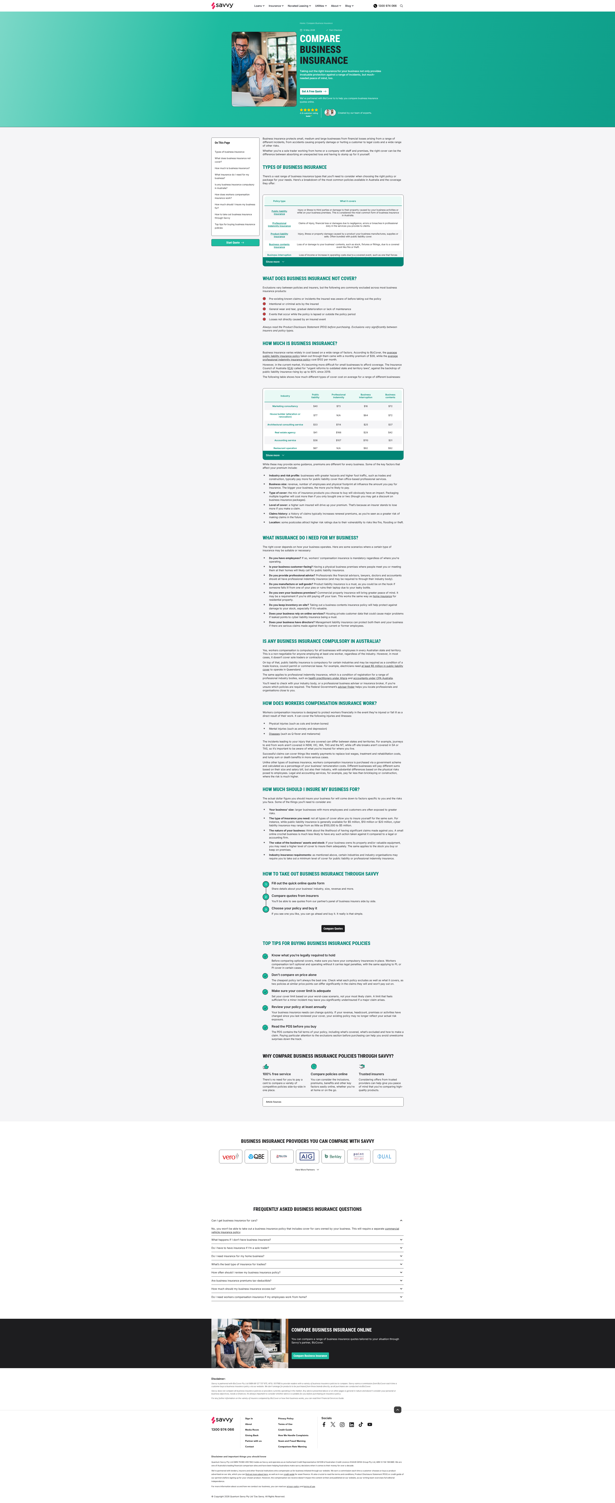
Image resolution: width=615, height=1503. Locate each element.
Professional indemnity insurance (279, 224)
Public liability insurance (279, 212)
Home (302, 23)
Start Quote (233, 242)
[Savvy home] (222, 6)
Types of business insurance (229, 151)
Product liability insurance (279, 235)
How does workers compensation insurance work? (232, 196)
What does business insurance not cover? (233, 160)
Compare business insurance (310, 1355)
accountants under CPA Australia (373, 678)
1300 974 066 (387, 5)
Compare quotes (333, 928)
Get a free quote (312, 91)
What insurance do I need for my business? (232, 176)
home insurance (382, 596)
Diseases (274, 733)
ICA (290, 368)
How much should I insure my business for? (235, 206)
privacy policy (293, 1486)
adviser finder (346, 686)
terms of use (309, 1486)
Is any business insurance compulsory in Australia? (234, 186)
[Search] (401, 6)
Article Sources (273, 1102)
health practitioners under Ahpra (327, 678)
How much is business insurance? (232, 168)
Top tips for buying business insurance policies (235, 226)
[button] (307, 1220)
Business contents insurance (279, 245)
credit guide (289, 1474)
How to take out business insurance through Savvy (233, 216)
